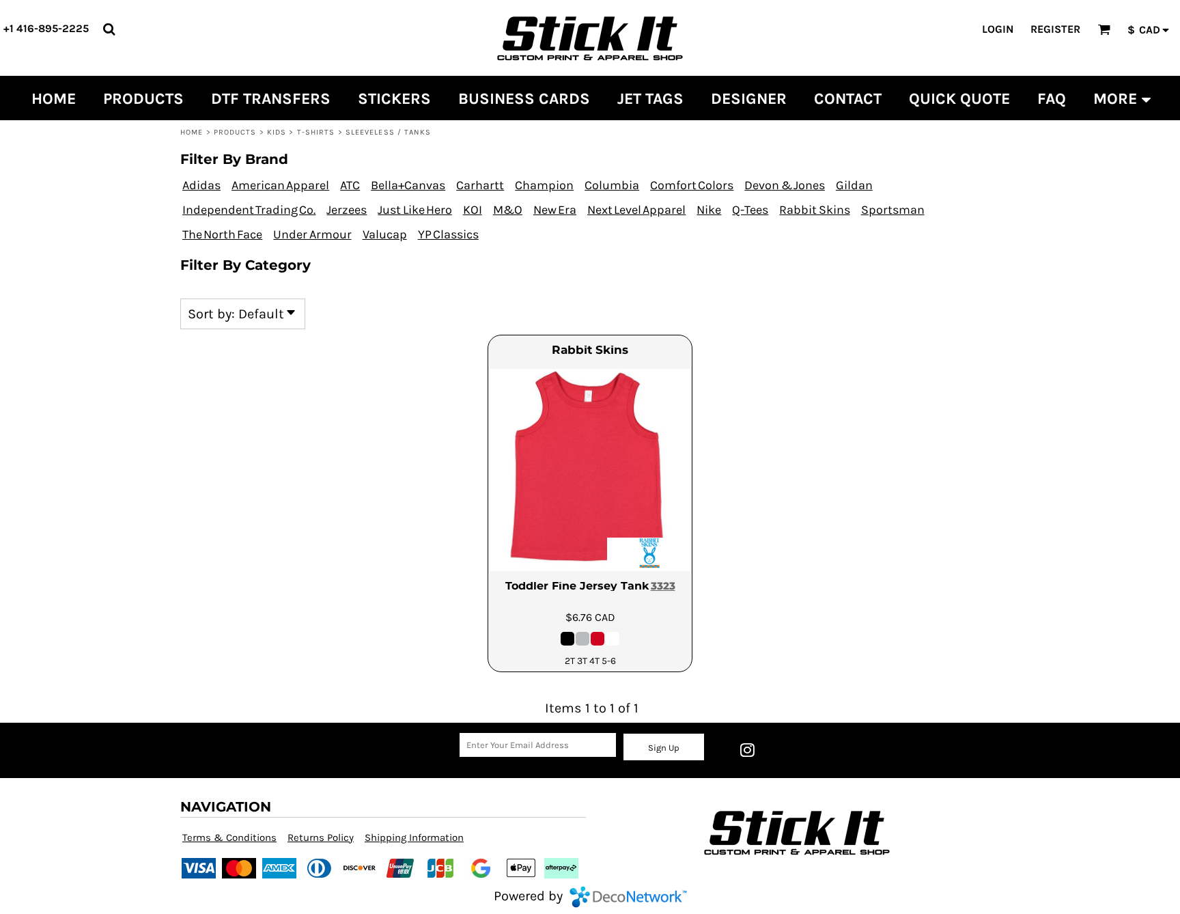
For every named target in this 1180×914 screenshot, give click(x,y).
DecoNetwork (628, 897)
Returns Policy (320, 837)
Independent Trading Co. (248, 209)
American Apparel (280, 185)
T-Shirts (316, 132)
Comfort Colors (691, 185)
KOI (472, 209)
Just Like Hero (414, 209)
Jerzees (346, 209)
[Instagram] (747, 750)
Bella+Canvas (408, 185)
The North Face (222, 234)
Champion (544, 185)
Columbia (612, 185)
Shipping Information (414, 837)
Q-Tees (750, 209)
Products (235, 132)
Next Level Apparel (636, 209)
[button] (108, 29)
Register (1055, 29)
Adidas (201, 185)
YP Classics (448, 234)
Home (191, 132)
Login (997, 29)
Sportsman (893, 209)
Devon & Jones (784, 185)
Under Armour (312, 234)
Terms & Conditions (229, 837)
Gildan (854, 185)
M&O (507, 209)
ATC (350, 185)
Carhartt (480, 185)
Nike (709, 209)
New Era (554, 209)
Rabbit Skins (814, 209)
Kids (276, 132)
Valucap (385, 234)
